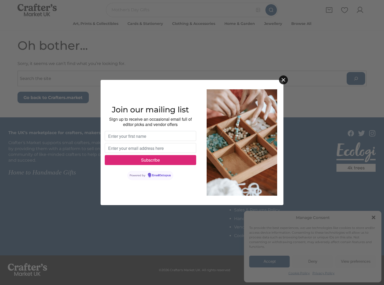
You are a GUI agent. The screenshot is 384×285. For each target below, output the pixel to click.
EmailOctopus (161, 175)
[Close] (283, 79)
